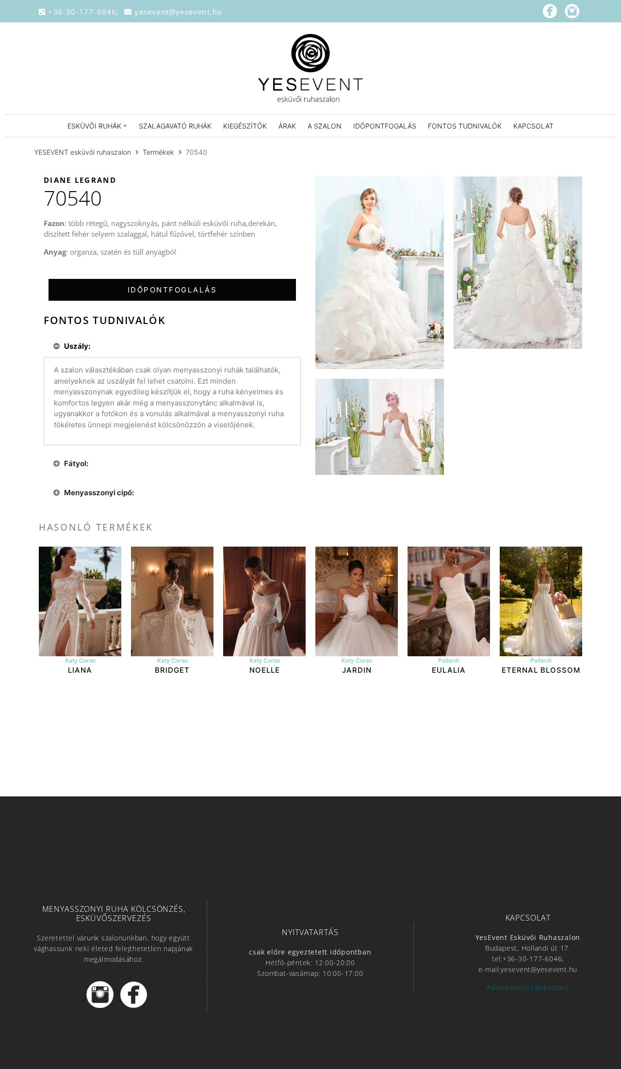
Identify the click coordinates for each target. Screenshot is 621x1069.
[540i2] (379, 427)
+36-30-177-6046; (85, 11)
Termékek (158, 152)
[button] (172, 290)
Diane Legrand (80, 180)
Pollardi (448, 660)
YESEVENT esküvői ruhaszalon (82, 152)
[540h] (518, 263)
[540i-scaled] (379, 273)
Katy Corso (80, 660)
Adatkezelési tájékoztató (528, 987)
